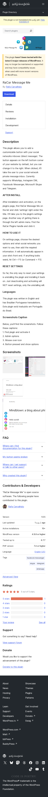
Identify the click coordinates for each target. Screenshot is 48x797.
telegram (40, 563)
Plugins (28, 693)
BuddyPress (10, 744)
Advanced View (10, 576)
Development (12, 125)
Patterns (29, 697)
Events (28, 711)
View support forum (12, 642)
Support (9, 132)
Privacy (6, 697)
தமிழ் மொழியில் (16, 756)
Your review (8, 622)
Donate (30, 716)
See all (42, 622)
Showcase (30, 683)
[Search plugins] (31, 30)
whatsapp (40, 569)
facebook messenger (35, 558)
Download (9, 94)
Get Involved (31, 706)
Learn (5, 706)
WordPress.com (12, 729)
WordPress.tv (11, 720)
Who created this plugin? (15, 475)
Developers (8, 716)
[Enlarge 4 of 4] (41, 402)
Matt (6, 734)
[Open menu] (43, 4)
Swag (29, 720)
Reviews (9, 111)
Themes (29, 688)
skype (32, 563)
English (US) (40, 552)
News (5, 688)
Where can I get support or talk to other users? (15, 465)
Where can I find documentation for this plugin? (17, 447)
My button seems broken (15, 457)
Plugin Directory (10, 12)
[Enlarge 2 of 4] (41, 360)
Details (8, 104)
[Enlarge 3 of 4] (19, 382)
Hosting (6, 693)
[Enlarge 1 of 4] (19, 360)
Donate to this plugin (13, 666)
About (6, 683)
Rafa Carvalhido (14, 86)
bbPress (8, 739)
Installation (10, 118)
